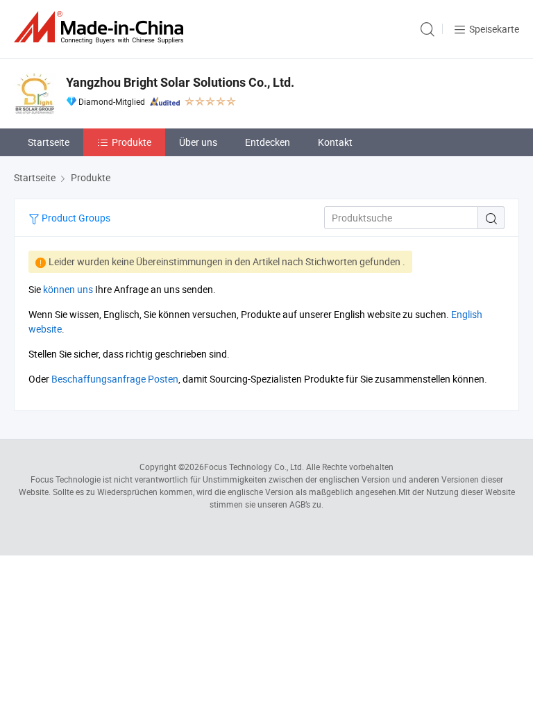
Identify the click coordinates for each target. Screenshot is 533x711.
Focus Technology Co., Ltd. (254, 466)
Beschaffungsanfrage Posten (114, 378)
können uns (68, 289)
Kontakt (335, 142)
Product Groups (75, 217)
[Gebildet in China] (101, 27)
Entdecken (267, 142)
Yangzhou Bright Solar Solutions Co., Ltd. (180, 82)
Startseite (48, 142)
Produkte (131, 142)
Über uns (198, 142)
